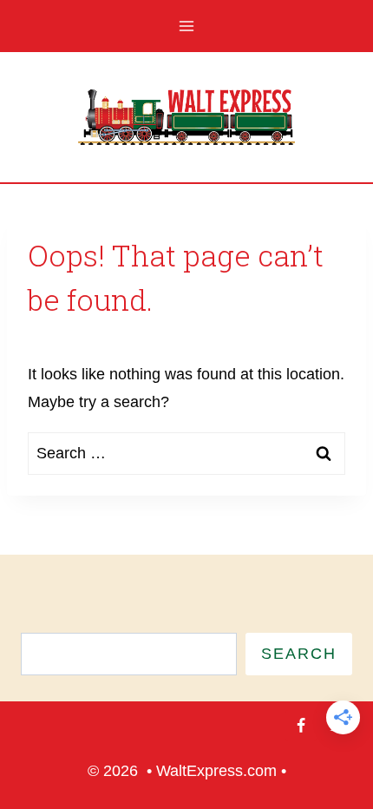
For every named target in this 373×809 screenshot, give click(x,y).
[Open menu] (187, 25)
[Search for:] (186, 453)
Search (299, 653)
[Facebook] (301, 725)
